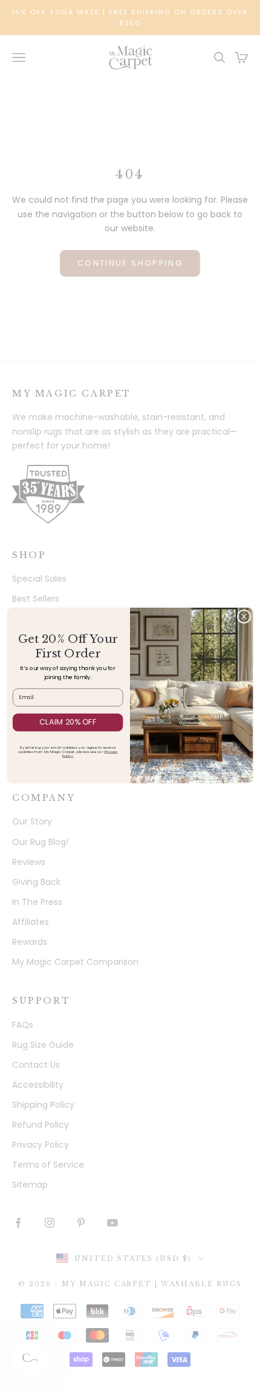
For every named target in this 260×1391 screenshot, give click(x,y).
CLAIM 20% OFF (67, 722)
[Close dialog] (244, 616)
